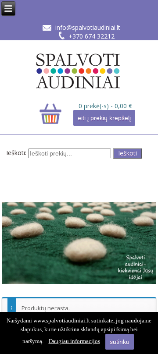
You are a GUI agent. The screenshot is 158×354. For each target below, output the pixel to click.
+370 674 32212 (91, 36)
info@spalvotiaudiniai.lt (87, 27)
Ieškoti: (16, 153)
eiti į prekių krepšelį (104, 117)
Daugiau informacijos (74, 341)
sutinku (119, 341)
